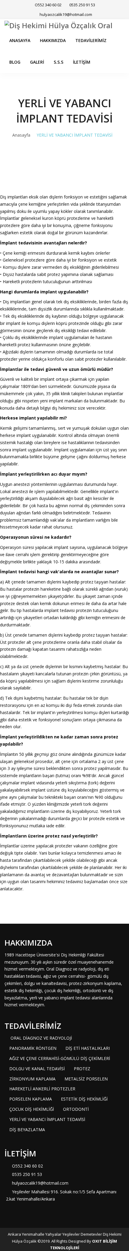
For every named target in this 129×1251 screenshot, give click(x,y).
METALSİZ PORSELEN (86, 1079)
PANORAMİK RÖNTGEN (32, 1048)
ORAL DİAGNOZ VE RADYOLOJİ (40, 1038)
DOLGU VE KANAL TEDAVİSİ (37, 1068)
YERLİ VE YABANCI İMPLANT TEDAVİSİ (47, 1119)
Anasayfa (21, 135)
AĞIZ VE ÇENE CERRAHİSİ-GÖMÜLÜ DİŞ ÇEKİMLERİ (59, 1058)
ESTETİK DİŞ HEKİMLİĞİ (84, 1099)
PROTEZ (82, 1068)
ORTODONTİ (76, 1109)
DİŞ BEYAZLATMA (27, 1129)
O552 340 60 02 (48, 5)
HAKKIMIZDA (53, 40)
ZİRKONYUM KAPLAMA (32, 1079)
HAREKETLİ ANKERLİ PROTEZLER (42, 1089)
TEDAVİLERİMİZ (90, 40)
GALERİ (37, 62)
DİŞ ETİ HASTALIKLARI (87, 1048)
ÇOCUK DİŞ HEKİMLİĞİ (31, 1109)
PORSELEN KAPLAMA (30, 1099)
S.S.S (58, 62)
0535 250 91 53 (81, 5)
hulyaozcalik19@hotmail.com (66, 14)
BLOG (14, 62)
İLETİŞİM (81, 62)
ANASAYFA (19, 40)
